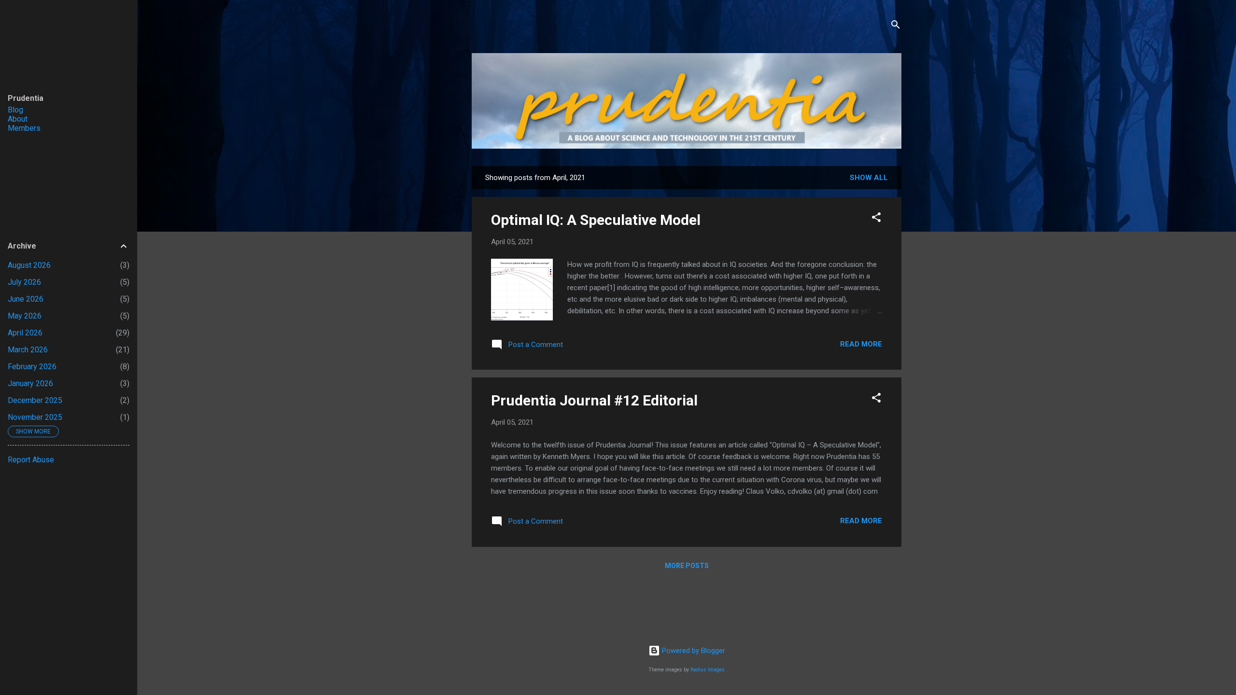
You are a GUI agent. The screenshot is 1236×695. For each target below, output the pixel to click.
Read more (861, 344)
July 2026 (24, 282)
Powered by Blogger (692, 650)
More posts (687, 566)
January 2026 (30, 383)
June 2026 (25, 299)
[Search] (895, 26)
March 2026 (28, 349)
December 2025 (35, 400)
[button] (876, 218)
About (18, 119)
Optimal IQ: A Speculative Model (596, 219)
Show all (869, 177)
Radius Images (707, 670)
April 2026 (25, 332)
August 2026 (29, 265)
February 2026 (32, 366)
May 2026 (25, 315)
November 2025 (35, 417)
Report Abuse (31, 459)
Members (24, 128)
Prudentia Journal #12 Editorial (594, 400)
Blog (15, 109)
